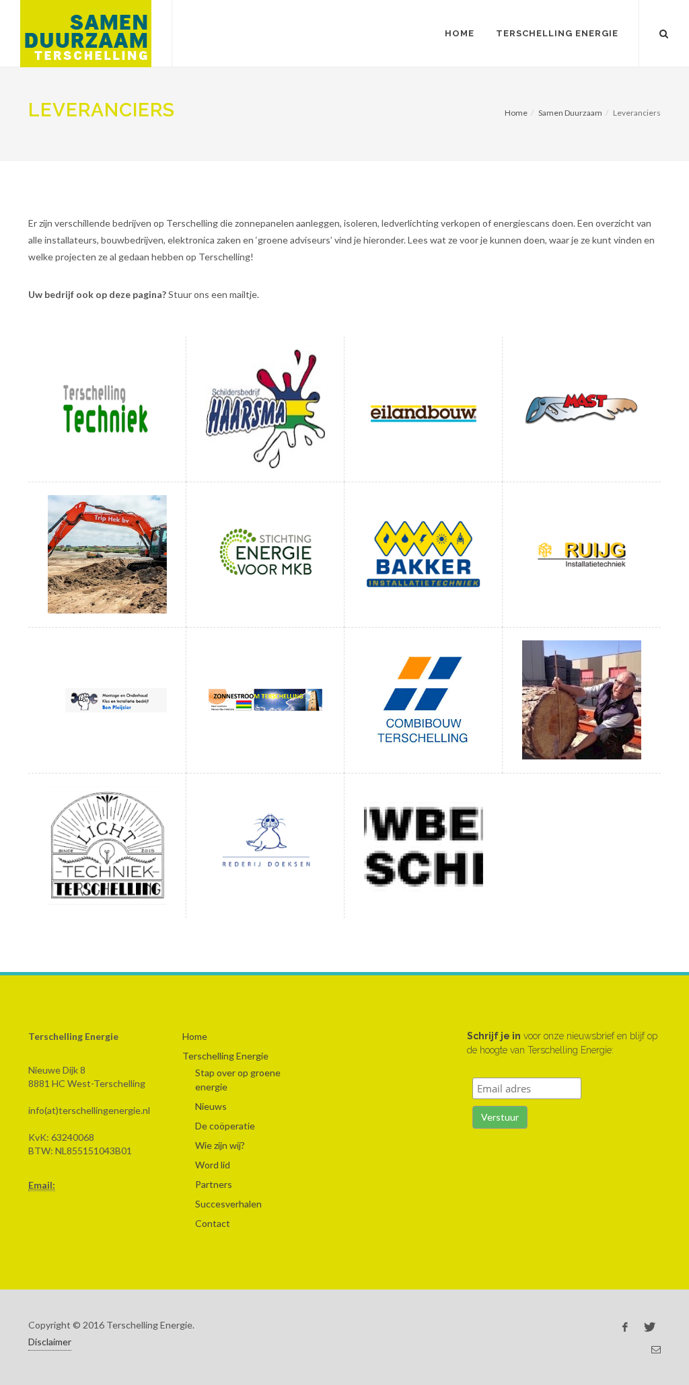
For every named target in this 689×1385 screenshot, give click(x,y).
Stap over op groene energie (238, 1079)
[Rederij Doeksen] (265, 845)
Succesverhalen (228, 1203)
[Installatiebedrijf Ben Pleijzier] (107, 699)
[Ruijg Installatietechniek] (581, 554)
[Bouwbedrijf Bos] (423, 845)
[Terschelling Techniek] (107, 409)
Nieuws (211, 1106)
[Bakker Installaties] (423, 554)
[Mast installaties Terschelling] (581, 409)
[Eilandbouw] (423, 409)
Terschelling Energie (557, 33)
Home (459, 33)
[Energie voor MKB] (265, 554)
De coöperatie (225, 1125)
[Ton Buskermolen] (581, 699)
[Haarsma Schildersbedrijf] (265, 409)
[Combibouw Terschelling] (423, 699)
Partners (213, 1184)
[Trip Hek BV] (107, 554)
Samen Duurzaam (570, 113)
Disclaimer (49, 1341)
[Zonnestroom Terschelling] (265, 699)
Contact (212, 1223)
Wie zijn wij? (220, 1145)
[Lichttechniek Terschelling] (107, 845)
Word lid (212, 1164)
